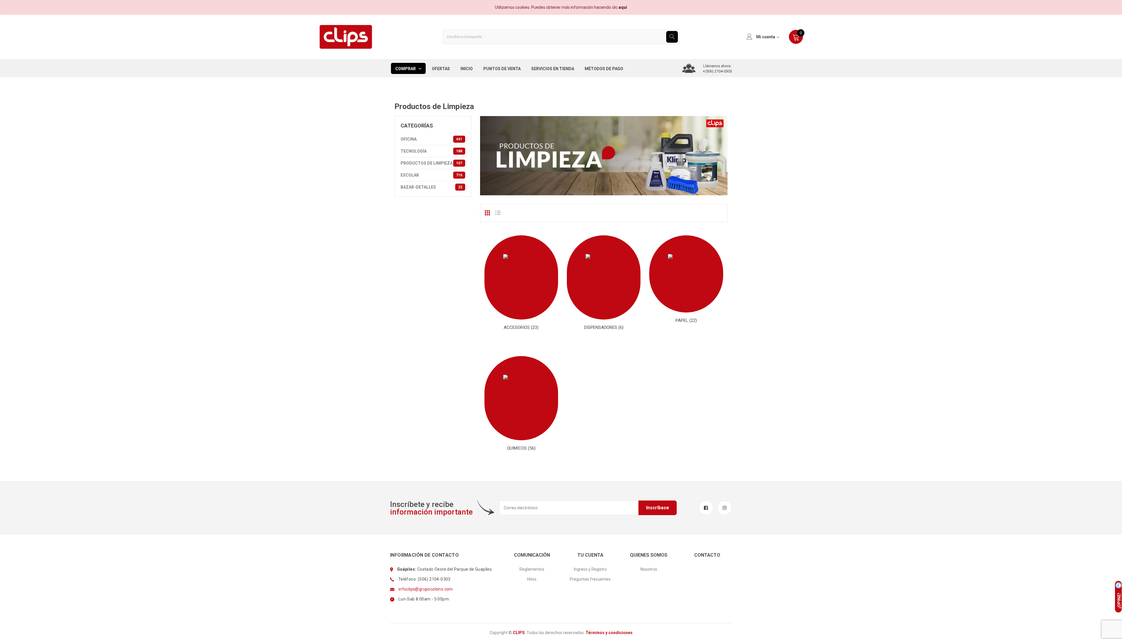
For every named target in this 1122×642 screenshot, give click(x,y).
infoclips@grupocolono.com (426, 589)
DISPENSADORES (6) (604, 327)
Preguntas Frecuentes (590, 579)
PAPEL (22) (686, 320)
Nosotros (648, 569)
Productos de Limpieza (431, 163)
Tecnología (431, 151)
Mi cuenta (765, 36)
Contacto (707, 555)
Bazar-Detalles (431, 187)
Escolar (431, 175)
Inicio (466, 68)
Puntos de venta (502, 68)
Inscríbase (657, 507)
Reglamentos (532, 569)
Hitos (531, 579)
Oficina (431, 139)
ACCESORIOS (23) (521, 327)
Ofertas (441, 68)
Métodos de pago (604, 68)
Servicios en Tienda (552, 68)
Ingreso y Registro (590, 569)
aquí (623, 7)
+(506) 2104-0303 (717, 71)
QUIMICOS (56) (521, 448)
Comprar (405, 68)
